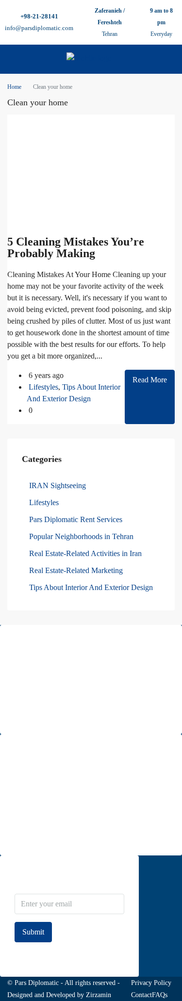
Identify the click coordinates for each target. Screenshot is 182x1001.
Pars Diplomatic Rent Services (75, 519)
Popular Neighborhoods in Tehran (81, 536)
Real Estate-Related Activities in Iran (85, 553)
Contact (141, 995)
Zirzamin (98, 995)
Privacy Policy (151, 982)
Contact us (29, 834)
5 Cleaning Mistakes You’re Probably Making (75, 247)
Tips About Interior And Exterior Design (91, 587)
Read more (29, 713)
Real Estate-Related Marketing (76, 570)
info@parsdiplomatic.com (39, 28)
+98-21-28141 (39, 16)
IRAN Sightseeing (57, 485)
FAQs (159, 995)
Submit (33, 932)
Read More (149, 380)
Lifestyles (43, 387)
